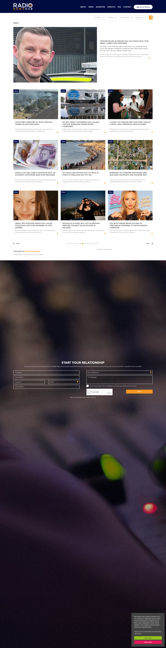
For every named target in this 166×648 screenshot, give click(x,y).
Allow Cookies (148, 638)
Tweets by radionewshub (104, 249)
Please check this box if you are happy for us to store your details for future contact (112, 386)
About (83, 7)
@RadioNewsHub (32, 251)
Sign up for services (143, 7)
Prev (18, 243)
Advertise (100, 7)
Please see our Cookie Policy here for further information (147, 632)
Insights (111, 7)
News (91, 7)
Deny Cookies (148, 642)
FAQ (119, 7)
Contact (127, 7)
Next (148, 243)
